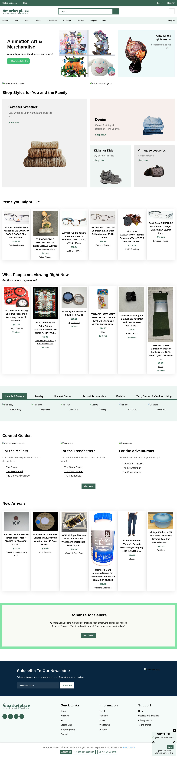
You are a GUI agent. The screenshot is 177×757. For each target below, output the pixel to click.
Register (171, 3)
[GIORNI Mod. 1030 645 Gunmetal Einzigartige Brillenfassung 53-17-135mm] (103, 234)
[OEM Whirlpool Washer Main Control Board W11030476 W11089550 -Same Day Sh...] (74, 551)
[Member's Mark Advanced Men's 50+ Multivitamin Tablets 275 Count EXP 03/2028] (103, 551)
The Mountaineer (131, 468)
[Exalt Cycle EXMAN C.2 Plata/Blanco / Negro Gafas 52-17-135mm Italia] (160, 234)
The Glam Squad (73, 467)
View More (88, 486)
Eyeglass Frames (16, 245)
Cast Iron (161, 550)
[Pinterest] (16, 716)
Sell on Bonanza (9, 3)
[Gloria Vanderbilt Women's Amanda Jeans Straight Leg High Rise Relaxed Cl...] (132, 551)
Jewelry (81, 20)
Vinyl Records (45, 552)
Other (103, 332)
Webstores (104, 725)
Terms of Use (144, 725)
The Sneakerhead (73, 471)
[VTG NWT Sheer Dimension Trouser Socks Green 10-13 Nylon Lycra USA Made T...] (160, 329)
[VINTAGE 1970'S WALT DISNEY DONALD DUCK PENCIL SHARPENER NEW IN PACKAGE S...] (103, 329)
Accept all (66, 752)
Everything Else (16, 328)
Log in (160, 3)
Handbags (67, 20)
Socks (160, 367)
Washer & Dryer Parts (74, 553)
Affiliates (65, 716)
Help (25, 3)
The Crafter (12, 467)
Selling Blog (66, 725)
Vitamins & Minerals (102, 588)
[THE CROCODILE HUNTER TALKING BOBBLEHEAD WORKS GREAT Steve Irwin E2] (45, 234)
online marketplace (74, 623)
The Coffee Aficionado (18, 475)
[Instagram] (21, 716)
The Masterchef (14, 471)
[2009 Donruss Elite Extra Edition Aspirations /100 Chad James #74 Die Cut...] (45, 329)
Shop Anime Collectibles (19, 61)
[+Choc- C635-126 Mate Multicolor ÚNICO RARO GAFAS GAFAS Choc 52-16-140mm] (16, 234)
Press (102, 720)
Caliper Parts (132, 333)
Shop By (171, 20)
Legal (102, 711)
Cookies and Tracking (148, 716)
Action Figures (45, 257)
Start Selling (88, 635)
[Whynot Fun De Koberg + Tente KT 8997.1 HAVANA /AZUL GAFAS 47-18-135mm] (74, 234)
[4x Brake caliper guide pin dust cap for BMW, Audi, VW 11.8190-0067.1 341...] (132, 329)
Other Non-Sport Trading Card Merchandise (45, 342)
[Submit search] (116, 11)
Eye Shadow (74, 323)
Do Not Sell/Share (107, 752)
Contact (64, 734)
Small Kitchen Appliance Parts (16, 554)
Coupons (93, 20)
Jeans (131, 559)
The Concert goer (131, 472)
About (63, 711)
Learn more (129, 747)
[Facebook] (4, 716)
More (104, 20)
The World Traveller (132, 463)
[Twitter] (10, 716)
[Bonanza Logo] (15, 11)
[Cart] (172, 11)
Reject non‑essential (84, 752)
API (62, 720)
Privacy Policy (145, 720)
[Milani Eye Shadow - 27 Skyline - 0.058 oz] (74, 329)
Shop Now (13, 122)
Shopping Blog (68, 729)
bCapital (103, 729)
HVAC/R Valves (132, 249)
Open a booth (101, 626)
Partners (103, 716)
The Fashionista (72, 475)
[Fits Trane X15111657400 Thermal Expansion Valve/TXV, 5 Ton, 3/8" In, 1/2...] (132, 234)
